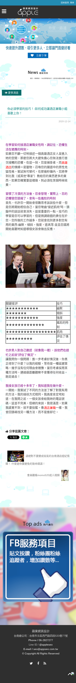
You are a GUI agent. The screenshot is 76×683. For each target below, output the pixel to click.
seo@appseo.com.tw (45, 649)
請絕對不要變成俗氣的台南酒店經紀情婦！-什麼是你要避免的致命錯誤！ (38, 459)
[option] (38, 567)
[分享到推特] (31, 663)
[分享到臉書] (38, 663)
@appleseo (46, 644)
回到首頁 (65, 2)
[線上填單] (38, 55)
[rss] (45, 663)
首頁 (31, 78)
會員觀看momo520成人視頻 (43, 475)
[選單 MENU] (4, 11)
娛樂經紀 (37, 78)
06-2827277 (46, 640)
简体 (72, 2)
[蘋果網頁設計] (28, 11)
